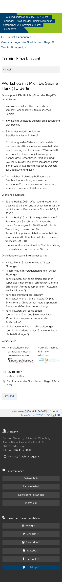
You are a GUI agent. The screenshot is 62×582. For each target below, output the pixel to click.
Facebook (31, 559)
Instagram (31, 525)
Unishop (31, 567)
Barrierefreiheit (31, 486)
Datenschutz (31, 478)
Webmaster (18, 411)
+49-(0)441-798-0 (19, 450)
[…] (2, 37)
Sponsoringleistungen (31, 495)
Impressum (31, 503)
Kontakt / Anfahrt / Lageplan (24, 456)
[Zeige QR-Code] (58, 415)
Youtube (31, 550)
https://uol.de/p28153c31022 (36, 415)
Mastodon (31, 542)
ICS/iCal (9, 396)
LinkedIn (31, 534)
